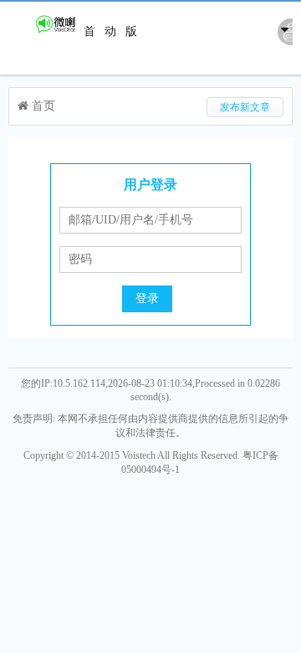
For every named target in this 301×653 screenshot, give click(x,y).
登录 (147, 298)
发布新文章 (245, 107)
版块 (131, 61)
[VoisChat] (44, 31)
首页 (89, 61)
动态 (110, 61)
